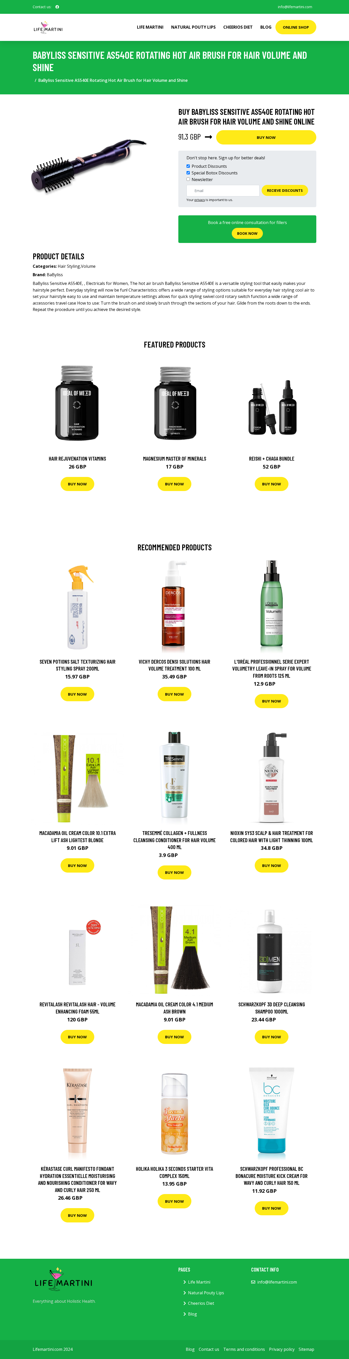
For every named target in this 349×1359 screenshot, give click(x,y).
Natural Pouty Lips (193, 27)
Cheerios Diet (238, 27)
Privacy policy (282, 1349)
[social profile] (57, 7)
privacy (199, 199)
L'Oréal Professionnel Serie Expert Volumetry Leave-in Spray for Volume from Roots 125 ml (271, 668)
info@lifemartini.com (295, 6)
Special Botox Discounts (215, 173)
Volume (88, 266)
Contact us (209, 1349)
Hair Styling (69, 266)
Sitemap (306, 1349)
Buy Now (266, 137)
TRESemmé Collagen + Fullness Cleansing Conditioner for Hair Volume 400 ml (174, 840)
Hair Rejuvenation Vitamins (77, 458)
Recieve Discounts (285, 190)
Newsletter (202, 179)
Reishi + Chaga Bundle (271, 458)
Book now (247, 233)
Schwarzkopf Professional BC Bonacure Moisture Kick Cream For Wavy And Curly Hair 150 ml (272, 1175)
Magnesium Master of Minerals (174, 458)
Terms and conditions (244, 1349)
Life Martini (150, 27)
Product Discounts (209, 166)
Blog (266, 27)
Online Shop (296, 27)
